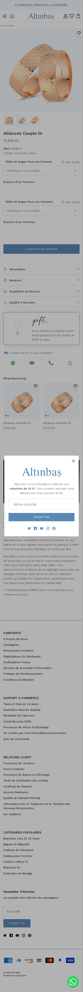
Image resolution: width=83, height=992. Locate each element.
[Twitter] (29, 528)
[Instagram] (47, 528)
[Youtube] (41, 528)
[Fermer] (73, 461)
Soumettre (42, 517)
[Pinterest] (54, 528)
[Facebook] (35, 528)
